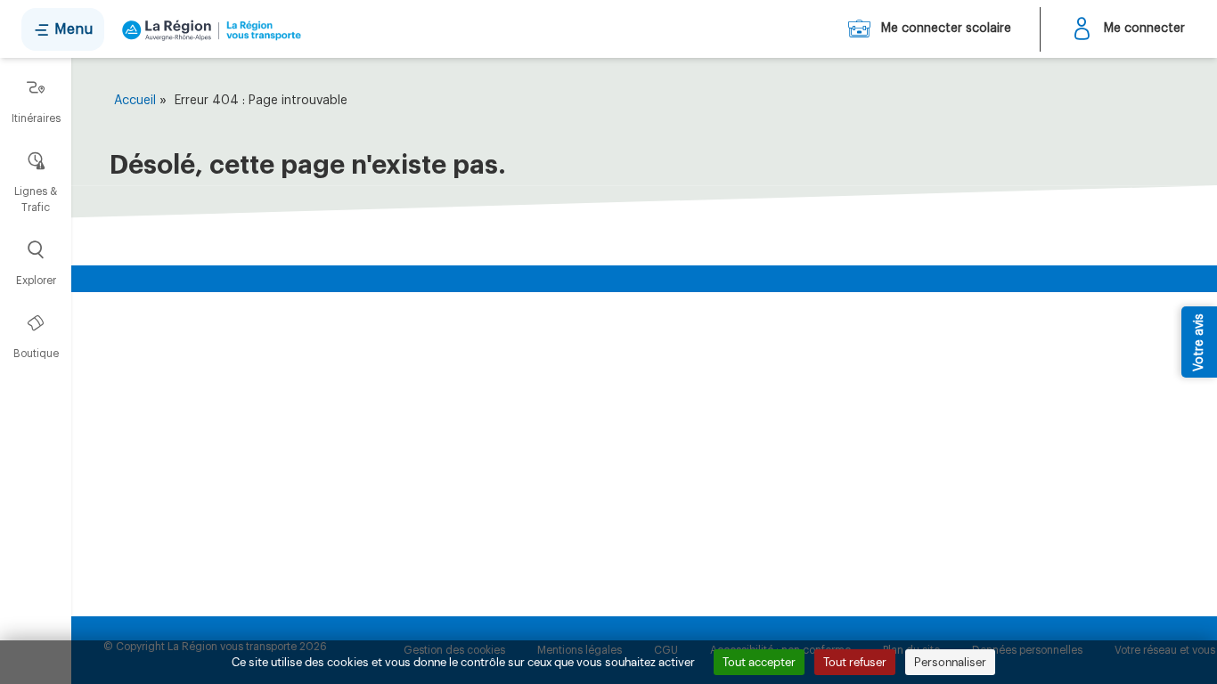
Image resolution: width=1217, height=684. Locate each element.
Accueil (135, 100)
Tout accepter (759, 662)
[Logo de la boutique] (208, 29)
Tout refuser (854, 662)
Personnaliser (950, 662)
